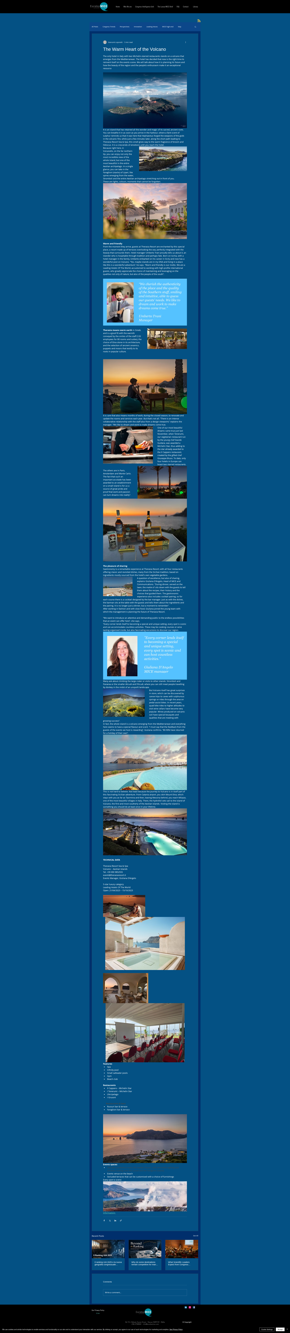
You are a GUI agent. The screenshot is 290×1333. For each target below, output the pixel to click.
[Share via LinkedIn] (115, 1220)
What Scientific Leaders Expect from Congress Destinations (179, 1263)
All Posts (95, 27)
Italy (179, 27)
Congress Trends (109, 27)
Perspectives (124, 27)
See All (195, 1236)
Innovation (138, 27)
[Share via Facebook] (104, 1220)
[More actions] (185, 42)
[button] (195, 27)
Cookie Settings (267, 1329)
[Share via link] (121, 1220)
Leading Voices (152, 27)
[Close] (287, 1329)
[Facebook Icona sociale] (194, 1307)
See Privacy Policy (176, 1329)
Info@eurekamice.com (151, 1324)
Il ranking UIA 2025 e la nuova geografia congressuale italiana (108, 1263)
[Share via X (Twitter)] (110, 1220)
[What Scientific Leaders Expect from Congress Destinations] (181, 1249)
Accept (280, 1329)
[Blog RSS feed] (199, 20)
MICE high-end (167, 27)
